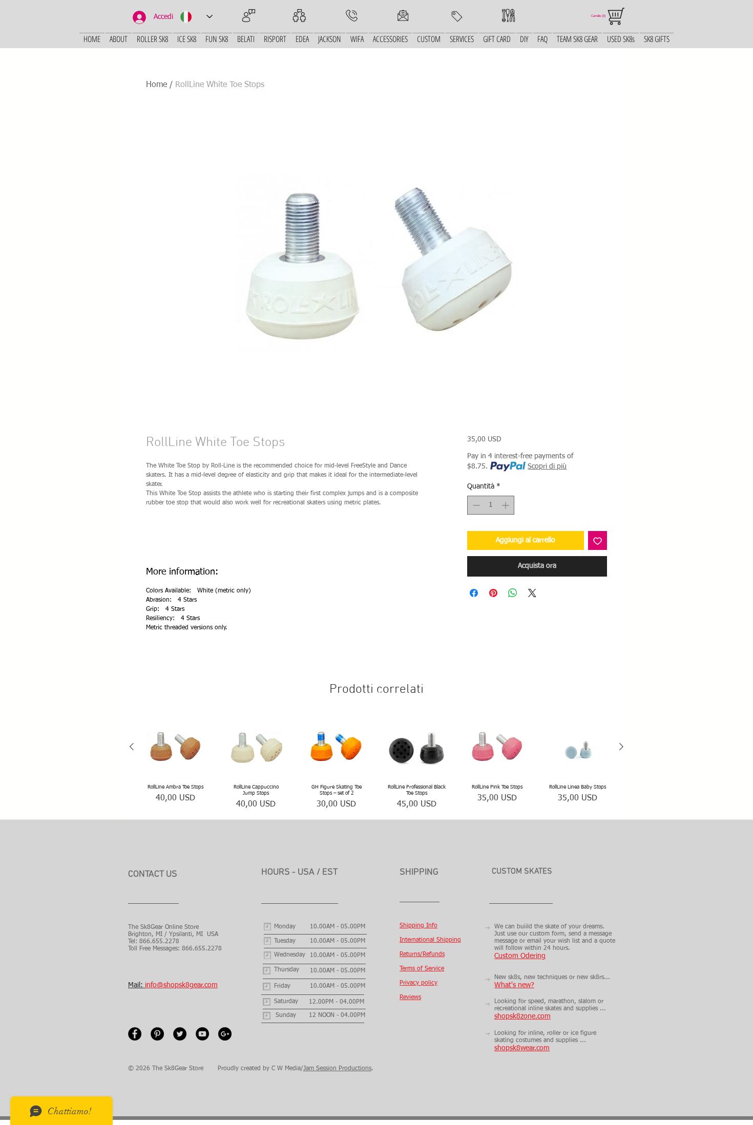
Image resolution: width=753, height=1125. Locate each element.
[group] (377, 764)
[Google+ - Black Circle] (225, 1034)
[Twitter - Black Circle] (179, 1034)
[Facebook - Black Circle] (134, 1034)
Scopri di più (547, 466)
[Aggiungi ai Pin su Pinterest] (493, 593)
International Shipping (430, 940)
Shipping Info (418, 926)
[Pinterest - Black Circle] (157, 1034)
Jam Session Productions (337, 1069)
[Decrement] (475, 505)
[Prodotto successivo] (621, 746)
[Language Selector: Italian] (196, 16)
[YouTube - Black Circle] (202, 1034)
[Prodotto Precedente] (132, 746)
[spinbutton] (491, 505)
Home (156, 85)
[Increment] (506, 505)
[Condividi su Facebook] (474, 593)
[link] (599, 15)
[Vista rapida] (175, 747)
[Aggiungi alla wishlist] (597, 540)
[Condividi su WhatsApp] (513, 593)
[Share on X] (532, 593)
